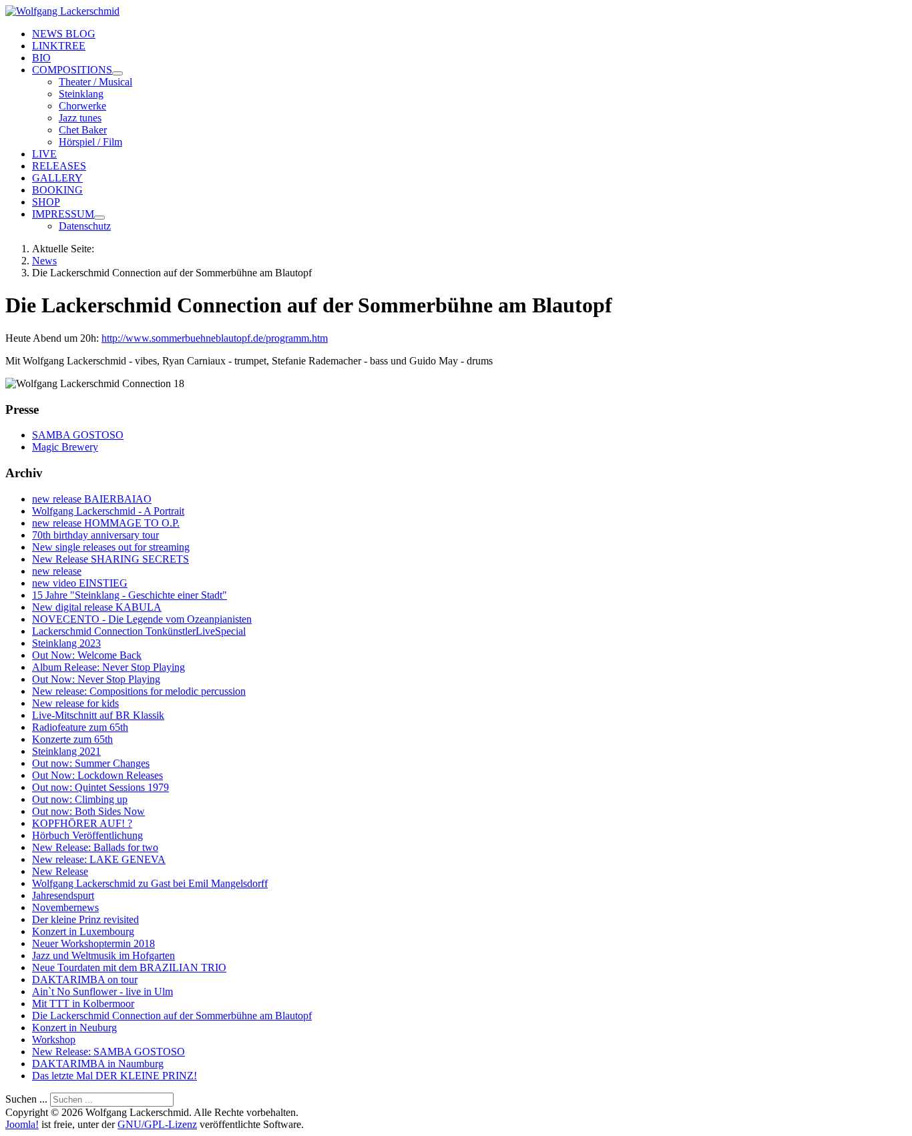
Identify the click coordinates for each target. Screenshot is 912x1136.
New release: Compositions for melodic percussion (139, 691)
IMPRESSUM (63, 214)
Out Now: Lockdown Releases (97, 775)
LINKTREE (58, 45)
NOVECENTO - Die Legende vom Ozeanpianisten (142, 619)
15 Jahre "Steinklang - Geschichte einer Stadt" (129, 595)
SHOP (46, 202)
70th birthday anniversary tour (95, 535)
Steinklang (81, 93)
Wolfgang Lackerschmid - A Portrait (108, 511)
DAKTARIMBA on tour (85, 979)
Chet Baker (83, 129)
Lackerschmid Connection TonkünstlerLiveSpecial (139, 631)
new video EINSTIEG (80, 583)
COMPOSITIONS (72, 69)
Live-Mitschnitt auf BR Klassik (98, 715)
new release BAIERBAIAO (92, 499)
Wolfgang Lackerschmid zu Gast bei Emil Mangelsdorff (150, 883)
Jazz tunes (80, 117)
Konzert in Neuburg (74, 1027)
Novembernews (65, 907)
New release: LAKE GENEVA (99, 859)
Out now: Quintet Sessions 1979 (100, 787)
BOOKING (57, 190)
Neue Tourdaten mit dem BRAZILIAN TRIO (129, 967)
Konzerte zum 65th (72, 739)
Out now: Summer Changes (91, 763)
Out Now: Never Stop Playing (96, 679)
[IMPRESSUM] (99, 218)
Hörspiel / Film (90, 142)
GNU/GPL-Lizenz (157, 1124)
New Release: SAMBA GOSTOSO (108, 1051)
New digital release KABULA (97, 607)
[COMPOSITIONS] (117, 73)
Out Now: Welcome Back (87, 655)
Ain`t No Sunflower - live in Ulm (102, 991)
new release (56, 571)
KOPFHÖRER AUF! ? (82, 823)
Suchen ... (26, 1099)
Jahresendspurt (63, 895)
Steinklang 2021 (66, 751)
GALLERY (57, 178)
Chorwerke (82, 105)
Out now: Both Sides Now (88, 811)
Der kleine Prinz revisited (85, 919)
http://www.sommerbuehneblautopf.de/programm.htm (214, 338)
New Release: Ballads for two (95, 847)
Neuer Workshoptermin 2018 (93, 943)
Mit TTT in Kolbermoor (83, 1003)
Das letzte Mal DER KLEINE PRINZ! (114, 1075)
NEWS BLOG (63, 33)
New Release (60, 871)
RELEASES (59, 166)
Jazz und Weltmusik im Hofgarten (103, 955)
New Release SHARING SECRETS (110, 559)
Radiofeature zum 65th (80, 727)
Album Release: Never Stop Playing (108, 667)
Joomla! (22, 1124)
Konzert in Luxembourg (83, 931)
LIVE (44, 154)
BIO (41, 57)
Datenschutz (85, 226)
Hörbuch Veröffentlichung (87, 835)
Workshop (53, 1039)
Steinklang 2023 (66, 643)
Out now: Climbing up (80, 799)
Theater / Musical (95, 81)
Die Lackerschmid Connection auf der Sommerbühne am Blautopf (172, 1015)
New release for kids (75, 703)
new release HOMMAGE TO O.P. (106, 523)
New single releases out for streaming (111, 547)
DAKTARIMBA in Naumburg (98, 1063)
